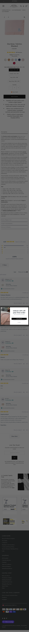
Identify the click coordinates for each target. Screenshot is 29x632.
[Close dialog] (27, 308)
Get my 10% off (19, 318)
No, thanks (19, 322)
